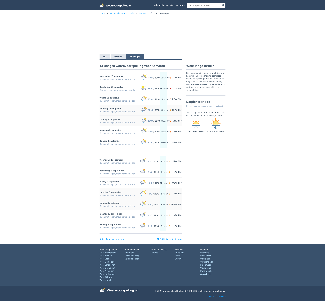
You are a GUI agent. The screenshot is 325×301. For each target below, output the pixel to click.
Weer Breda (105, 258)
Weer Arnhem (106, 255)
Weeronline (205, 268)
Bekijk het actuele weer (171, 239)
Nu (104, 56)
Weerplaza (205, 258)
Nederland (130, 252)
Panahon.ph (206, 271)
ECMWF (179, 258)
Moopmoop (206, 265)
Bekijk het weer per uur (113, 239)
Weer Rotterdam (107, 274)
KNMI (177, 255)
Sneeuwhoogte (177, 5)
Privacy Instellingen (217, 296)
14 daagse (135, 56)
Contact (154, 252)
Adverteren (205, 274)
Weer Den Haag (107, 262)
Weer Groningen (107, 268)
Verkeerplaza (206, 262)
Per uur (118, 56)
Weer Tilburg (106, 277)
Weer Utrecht (106, 280)
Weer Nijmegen (107, 271)
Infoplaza (179, 252)
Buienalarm (205, 255)
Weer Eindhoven (107, 265)
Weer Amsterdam (108, 252)
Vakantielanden (161, 5)
